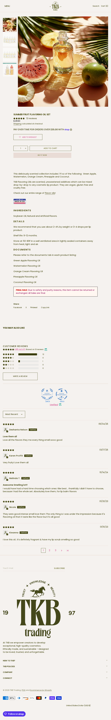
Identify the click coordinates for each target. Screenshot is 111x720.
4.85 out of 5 (19, 349)
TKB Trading (15, 690)
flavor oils (50, 193)
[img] (8, 424)
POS (23, 690)
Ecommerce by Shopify (41, 690)
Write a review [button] (20, 376)
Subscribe (60, 568)
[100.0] (47, 394)
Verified (54, 404)
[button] (4, 6)
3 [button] (55, 550)
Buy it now (42, 155)
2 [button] (49, 550)
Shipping (17, 123)
